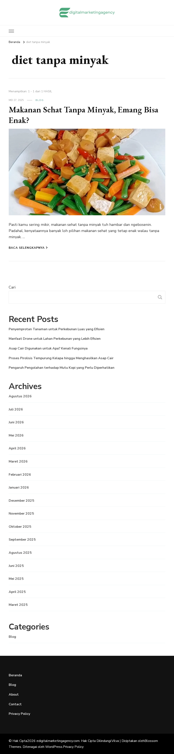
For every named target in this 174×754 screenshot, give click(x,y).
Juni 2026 (16, 422)
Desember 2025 (21, 500)
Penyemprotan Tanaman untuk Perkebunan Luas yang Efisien (56, 329)
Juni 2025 (16, 565)
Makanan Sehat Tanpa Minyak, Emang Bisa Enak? (83, 115)
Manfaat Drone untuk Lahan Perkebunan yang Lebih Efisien (55, 338)
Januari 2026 (19, 487)
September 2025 (22, 539)
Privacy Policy (19, 713)
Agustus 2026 (20, 396)
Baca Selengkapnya (27, 248)
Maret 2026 (18, 461)
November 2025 (21, 513)
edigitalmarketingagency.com (58, 741)
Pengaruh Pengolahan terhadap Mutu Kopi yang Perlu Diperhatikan (61, 367)
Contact (15, 704)
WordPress (53, 746)
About (14, 694)
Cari (12, 287)
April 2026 (17, 448)
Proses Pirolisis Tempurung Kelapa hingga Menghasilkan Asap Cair (61, 358)
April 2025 (17, 592)
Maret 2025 (18, 604)
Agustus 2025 (20, 552)
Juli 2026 (16, 409)
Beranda (15, 675)
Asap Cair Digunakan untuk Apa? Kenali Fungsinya (48, 348)
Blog (39, 100)
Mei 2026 (16, 435)
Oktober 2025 (20, 526)
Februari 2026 (20, 474)
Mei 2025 (16, 578)
